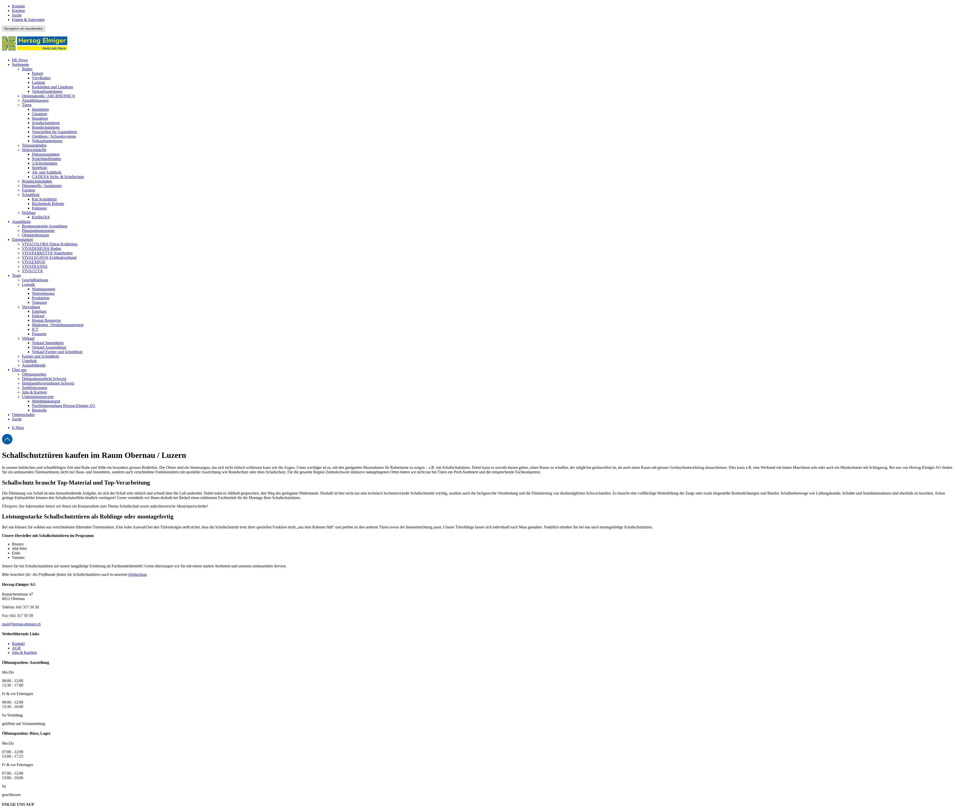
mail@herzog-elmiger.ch (21, 624)
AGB (16, 648)
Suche (17, 15)
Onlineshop (137, 574)
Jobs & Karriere (24, 652)
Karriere (18, 10)
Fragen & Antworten (28, 19)
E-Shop (18, 427)
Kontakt (18, 6)
